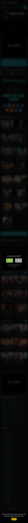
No (18, 260)
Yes (9, 260)
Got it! (14, 519)
